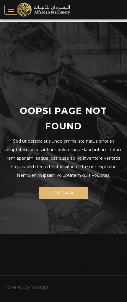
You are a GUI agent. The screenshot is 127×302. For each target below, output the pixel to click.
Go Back (63, 193)
